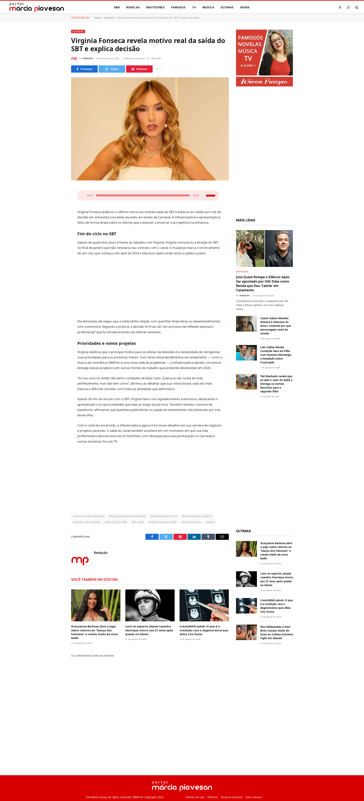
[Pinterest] (58, 228)
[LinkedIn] (58, 218)
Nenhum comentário (135, 58)
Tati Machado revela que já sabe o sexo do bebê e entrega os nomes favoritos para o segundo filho (276, 383)
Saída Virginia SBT (116, 522)
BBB (117, 7)
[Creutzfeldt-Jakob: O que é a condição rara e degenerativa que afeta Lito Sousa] (204, 605)
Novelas (133, 7)
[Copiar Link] (58, 247)
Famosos (178, 7)
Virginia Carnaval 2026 (162, 522)
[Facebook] (58, 199)
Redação (88, 58)
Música (208, 7)
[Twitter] (58, 209)
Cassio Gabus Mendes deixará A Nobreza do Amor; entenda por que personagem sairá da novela (275, 325)
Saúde (245, 7)
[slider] (189, 195)
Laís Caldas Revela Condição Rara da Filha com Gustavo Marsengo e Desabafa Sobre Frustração (275, 354)
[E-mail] (58, 238)
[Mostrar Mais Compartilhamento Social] (157, 69)
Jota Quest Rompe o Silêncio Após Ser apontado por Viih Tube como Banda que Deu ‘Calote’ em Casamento (262, 283)
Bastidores (155, 7)
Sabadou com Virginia (86, 522)
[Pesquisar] (356, 7)
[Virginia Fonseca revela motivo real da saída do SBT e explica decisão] (150, 128)
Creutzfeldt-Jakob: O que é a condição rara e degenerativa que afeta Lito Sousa (204, 630)
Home (97, 17)
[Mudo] (181, 195)
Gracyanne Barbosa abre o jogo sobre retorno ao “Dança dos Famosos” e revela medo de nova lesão (94, 632)
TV (194, 7)
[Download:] (213, 195)
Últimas (227, 7)
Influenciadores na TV (163, 516)
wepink (210, 522)
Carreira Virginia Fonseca (88, 516)
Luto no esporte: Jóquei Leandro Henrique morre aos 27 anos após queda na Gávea (149, 630)
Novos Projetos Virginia (197, 516)
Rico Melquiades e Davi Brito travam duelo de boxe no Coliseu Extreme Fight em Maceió (276, 632)
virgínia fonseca (191, 522)
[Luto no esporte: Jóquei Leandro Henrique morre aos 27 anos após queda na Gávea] (150, 605)
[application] (148, 195)
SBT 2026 (138, 522)
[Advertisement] (150, 287)
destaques (78, 31)
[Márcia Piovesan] (35, 7)
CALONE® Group (96, 797)
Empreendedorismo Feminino (127, 516)
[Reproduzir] (83, 195)
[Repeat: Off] (207, 195)
